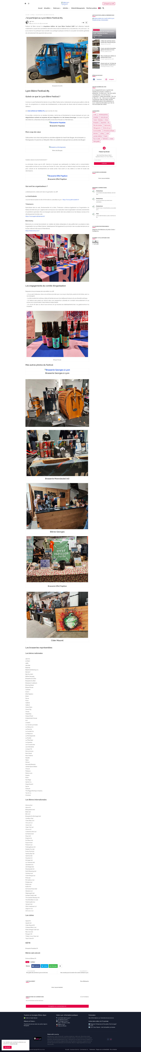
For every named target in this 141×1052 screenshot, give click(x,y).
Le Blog (32, 14)
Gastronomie (107, 125)
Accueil (40, 8)
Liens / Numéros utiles (64, 1022)
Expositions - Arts (105, 122)
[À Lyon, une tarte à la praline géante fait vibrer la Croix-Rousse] (96, 50)
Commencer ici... (84, 1049)
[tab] (40, 8)
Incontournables (97, 130)
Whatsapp (54, 966)
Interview (95, 133)
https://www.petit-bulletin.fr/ (71, 199)
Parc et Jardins (96, 138)
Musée (105, 136)
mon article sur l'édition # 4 (36, 111)
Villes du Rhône (62, 1026)
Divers (106, 120)
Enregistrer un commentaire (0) (57, 1006)
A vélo (94, 114)
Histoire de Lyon (107, 128)
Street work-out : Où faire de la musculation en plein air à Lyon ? (108, 65)
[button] (99, 8)
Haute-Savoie (33, 1018)
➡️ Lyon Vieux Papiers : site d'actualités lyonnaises (102, 1027)
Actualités (47, 8)
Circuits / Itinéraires (98, 120)
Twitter (45, 966)
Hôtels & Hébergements (78, 8)
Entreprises (96, 122)
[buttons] (25, 3)
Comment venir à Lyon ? (64, 1018)
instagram (111, 79)
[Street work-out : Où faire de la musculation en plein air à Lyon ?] (96, 65)
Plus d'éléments (84, 981)
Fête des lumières (97, 125)
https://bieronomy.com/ (32, 230)
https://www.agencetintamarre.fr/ (35, 216)
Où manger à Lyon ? (63, 1021)
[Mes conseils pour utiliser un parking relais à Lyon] (96, 58)
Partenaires (92, 1049)
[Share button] (60, 966)
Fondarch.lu (95, 231)
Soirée (111, 138)
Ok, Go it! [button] (7, 1047)
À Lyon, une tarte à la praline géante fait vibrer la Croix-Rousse (108, 50)
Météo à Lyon (61, 1024)
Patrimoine (105, 138)
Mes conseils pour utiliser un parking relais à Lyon (108, 56)
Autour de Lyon (104, 117)
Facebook (36, 966)
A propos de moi (74, 1049)
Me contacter (113, 1049)
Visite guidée (96, 141)
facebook (99, 79)
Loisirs (107, 133)
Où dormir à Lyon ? (63, 1019)
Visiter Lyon (56, 8)
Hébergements (97, 128)
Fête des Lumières (91, 8)
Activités (65, 8)
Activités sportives (103, 114)
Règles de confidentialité (102, 1049)
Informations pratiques (108, 130)
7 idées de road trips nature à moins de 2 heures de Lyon (108, 41)
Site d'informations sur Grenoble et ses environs (101, 1018)
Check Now (13, 1043)
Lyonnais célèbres (97, 136)
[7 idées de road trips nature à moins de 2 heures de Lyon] (96, 43)
